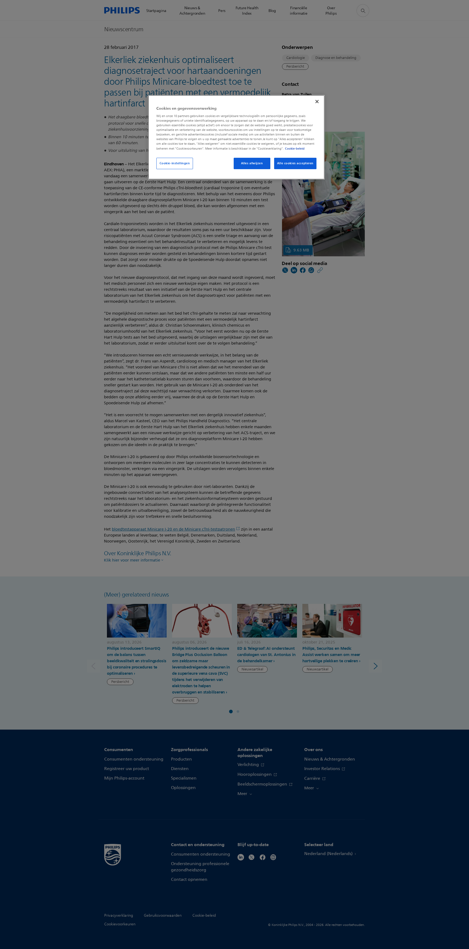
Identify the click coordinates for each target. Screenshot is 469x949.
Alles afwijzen (252, 163)
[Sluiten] (317, 102)
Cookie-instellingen (175, 163)
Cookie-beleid (295, 148)
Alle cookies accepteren (295, 163)
